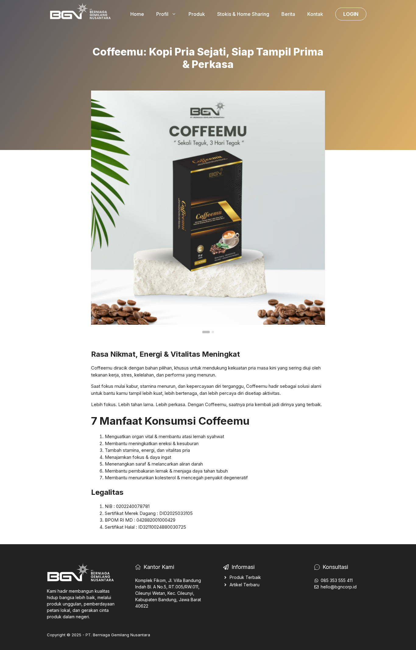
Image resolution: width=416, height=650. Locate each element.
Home (137, 14)
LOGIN (350, 14)
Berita (288, 14)
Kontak (315, 14)
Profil (162, 14)
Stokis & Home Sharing (243, 14)
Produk (197, 14)
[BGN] (82, 13)
